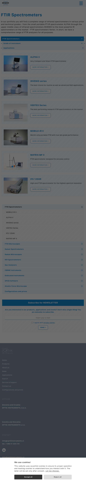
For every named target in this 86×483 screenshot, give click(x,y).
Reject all (57, 477)
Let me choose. (52, 471)
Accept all (28, 477)
